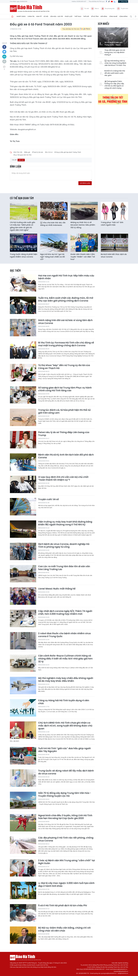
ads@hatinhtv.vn (123, 973)
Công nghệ (113, 16)
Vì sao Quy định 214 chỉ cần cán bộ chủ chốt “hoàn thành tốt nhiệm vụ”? (63, 478)
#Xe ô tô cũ (48, 152)
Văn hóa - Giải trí (56, 16)
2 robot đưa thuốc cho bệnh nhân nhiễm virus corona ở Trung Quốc (64, 635)
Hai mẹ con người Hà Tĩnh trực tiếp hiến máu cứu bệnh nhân (66, 277)
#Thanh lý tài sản (37, 152)
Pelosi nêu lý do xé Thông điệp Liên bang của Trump (63, 434)
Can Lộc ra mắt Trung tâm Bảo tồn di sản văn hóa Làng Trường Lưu (64, 568)
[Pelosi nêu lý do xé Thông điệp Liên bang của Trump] (23, 439)
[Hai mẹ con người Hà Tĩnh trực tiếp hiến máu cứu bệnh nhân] (23, 283)
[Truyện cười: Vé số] (23, 506)
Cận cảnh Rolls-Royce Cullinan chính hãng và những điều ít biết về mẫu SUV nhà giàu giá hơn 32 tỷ (65, 658)
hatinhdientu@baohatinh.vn (118, 969)
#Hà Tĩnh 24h (18, 152)
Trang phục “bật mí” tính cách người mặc (112, 223)
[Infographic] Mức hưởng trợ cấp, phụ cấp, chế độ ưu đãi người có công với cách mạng (114, 84)
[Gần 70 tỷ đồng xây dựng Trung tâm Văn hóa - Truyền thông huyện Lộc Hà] (23, 800)
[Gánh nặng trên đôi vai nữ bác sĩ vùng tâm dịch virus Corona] (23, 327)
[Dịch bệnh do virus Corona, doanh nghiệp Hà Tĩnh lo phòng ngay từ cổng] (23, 551)
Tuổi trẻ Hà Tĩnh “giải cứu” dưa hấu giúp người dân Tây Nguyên (64, 750)
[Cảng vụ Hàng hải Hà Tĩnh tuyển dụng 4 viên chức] (23, 707)
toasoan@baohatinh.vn (121, 971)
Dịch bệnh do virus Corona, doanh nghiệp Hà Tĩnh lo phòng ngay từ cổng (63, 545)
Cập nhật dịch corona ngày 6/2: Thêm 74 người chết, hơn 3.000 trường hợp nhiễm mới (65, 612)
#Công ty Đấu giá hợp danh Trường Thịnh (67, 152)
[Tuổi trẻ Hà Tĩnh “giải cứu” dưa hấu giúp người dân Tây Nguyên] (23, 755)
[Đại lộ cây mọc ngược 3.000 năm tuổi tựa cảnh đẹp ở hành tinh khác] (23, 890)
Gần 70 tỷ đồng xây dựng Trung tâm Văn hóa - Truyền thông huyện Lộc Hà (64, 794)
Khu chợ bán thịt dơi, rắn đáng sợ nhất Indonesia (52, 223)
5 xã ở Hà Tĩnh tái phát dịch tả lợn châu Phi (62, 905)
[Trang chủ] (12, 16)
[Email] (4, 57)
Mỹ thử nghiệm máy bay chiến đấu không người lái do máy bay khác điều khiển (65, 680)
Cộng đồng (123, 16)
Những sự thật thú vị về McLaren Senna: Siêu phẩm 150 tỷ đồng (83, 225)
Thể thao (77, 16)
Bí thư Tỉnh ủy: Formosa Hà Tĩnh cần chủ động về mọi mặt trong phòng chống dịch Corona (66, 344)
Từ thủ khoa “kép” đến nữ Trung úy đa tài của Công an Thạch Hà (64, 367)
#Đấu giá (27, 152)
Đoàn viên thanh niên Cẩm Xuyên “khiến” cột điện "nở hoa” (83, 257)
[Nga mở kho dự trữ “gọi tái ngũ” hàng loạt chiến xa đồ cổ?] (53, 243)
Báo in (97, 8)
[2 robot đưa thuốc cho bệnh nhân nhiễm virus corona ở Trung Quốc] (23, 640)
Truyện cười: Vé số (48, 499)
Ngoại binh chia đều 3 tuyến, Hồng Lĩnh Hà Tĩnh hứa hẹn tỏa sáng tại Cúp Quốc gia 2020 (65, 817)
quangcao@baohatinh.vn (108, 973)
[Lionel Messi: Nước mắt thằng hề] (23, 596)
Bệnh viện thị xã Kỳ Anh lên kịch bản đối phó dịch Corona (66, 456)
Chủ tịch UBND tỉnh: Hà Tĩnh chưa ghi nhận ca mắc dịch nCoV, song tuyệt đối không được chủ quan (65, 725)
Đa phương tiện (110, 8)
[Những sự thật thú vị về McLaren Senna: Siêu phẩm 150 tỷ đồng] (84, 211)
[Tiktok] (109, 1)
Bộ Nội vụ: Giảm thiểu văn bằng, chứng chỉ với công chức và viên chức (64, 929)
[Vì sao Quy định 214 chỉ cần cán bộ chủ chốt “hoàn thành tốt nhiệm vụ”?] (23, 484)
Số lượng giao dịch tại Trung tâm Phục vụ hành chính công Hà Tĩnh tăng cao (65, 389)
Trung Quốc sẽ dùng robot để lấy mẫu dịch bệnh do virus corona (66, 772)
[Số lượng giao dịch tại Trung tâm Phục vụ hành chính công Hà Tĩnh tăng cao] (23, 395)
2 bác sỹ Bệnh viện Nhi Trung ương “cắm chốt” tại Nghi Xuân (66, 862)
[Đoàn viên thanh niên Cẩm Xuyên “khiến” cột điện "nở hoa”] (84, 243)
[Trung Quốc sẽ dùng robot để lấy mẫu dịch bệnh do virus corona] (23, 778)
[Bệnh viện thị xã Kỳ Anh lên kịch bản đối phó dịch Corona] (23, 462)
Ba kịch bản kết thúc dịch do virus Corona (114, 255)
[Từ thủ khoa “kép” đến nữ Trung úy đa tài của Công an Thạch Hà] (23, 372)
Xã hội (46, 16)
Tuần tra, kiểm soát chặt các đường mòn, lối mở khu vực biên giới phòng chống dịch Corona (65, 299)
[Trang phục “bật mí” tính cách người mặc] (114, 211)
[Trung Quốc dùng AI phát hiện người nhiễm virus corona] (23, 243)
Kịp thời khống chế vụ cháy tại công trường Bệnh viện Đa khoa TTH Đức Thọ (115, 63)
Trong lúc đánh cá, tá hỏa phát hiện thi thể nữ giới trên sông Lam (64, 411)
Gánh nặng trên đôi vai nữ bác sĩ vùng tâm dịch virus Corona (65, 322)
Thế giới (86, 16)
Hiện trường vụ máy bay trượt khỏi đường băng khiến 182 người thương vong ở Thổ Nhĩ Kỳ (65, 523)
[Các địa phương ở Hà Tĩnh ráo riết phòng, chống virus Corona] (23, 845)
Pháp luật (68, 16)
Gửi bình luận (85, 183)
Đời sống (104, 16)
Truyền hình (124, 8)
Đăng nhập (124, 1)
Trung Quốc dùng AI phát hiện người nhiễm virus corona (23, 255)
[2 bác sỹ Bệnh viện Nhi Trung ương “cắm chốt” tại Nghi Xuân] (23, 868)
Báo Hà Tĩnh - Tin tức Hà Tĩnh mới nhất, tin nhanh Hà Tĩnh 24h (30, 8)
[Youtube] (112, 2)
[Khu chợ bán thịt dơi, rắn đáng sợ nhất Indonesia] (53, 211)
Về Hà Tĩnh (95, 16)
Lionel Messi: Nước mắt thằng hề (56, 588)
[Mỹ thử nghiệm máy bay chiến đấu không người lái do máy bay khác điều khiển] (23, 685)
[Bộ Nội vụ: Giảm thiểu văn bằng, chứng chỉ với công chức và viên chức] (23, 935)
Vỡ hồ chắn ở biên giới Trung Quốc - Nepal (113, 43)
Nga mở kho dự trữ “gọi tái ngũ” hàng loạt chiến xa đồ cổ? (52, 257)
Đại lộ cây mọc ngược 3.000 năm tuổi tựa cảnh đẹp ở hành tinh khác (66, 884)
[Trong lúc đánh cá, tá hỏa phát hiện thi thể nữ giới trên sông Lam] (23, 417)
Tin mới (86, 8)
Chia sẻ (4, 43)
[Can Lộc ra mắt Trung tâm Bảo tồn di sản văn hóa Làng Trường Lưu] (23, 573)
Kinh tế (39, 16)
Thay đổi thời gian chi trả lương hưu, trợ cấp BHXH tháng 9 (114, 52)
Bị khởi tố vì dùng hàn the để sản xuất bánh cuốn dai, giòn (114, 73)
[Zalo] (115, 1)
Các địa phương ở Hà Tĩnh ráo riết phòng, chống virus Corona (65, 839)
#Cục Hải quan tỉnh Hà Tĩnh (22, 155)
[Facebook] (106, 2)
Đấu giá (21, 160)
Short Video (21, 16)
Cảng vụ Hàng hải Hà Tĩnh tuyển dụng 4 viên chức (63, 702)
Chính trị (31, 16)
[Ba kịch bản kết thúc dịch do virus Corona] (114, 243)
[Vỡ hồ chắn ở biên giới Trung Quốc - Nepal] (113, 37)
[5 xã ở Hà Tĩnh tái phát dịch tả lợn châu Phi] (23, 913)
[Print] (4, 61)
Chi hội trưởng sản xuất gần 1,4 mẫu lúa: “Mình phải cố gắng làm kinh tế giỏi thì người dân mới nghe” (22, 226)
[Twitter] (4, 52)
